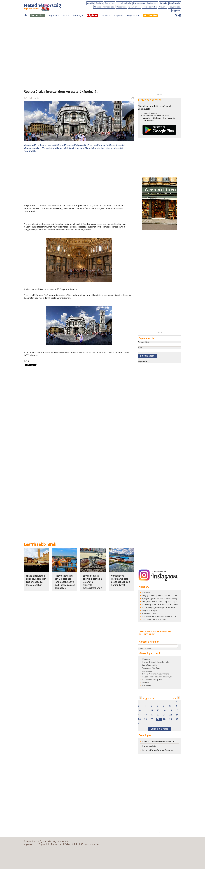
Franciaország (139, 3)
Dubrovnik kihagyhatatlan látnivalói (155, 662)
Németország (108, 7)
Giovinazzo (146, 686)
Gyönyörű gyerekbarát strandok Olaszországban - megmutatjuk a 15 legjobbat (172, 598)
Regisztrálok (142, 361)
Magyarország (174, 7)
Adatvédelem (92, 844)
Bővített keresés (144, 649)
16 (177, 710)
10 (139, 710)
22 (170, 715)
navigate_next (179, 646)
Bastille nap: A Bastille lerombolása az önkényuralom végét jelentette (169, 604)
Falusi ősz (146, 592)
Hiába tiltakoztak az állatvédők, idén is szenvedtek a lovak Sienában (36, 580)
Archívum (106, 15)
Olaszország (121, 7)
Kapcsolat (44, 844)
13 (158, 710)
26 (152, 719)
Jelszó (140, 348)
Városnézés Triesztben (151, 668)
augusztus (148, 698)
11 (145, 710)
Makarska (146, 659)
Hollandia (163, 3)
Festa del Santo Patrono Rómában (158, 750)
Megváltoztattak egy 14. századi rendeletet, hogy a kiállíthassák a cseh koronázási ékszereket (64, 583)
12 (152, 710)
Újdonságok (77, 15)
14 (164, 710)
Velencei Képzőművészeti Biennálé (158, 741)
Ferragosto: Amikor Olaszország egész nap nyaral (161, 601)
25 (145, 719)
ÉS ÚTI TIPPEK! (147, 634)
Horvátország (174, 3)
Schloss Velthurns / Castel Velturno (155, 674)
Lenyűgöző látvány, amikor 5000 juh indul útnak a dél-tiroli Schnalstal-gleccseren (173, 595)
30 (177, 719)
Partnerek (56, 844)
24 (139, 719)
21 (164, 715)
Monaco (97, 7)
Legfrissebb (54, 15)
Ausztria (90, 3)
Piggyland (176, 10)
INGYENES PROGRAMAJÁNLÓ (155, 631)
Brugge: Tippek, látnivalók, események (157, 677)
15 (170, 710)
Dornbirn (145, 683)
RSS (81, 844)
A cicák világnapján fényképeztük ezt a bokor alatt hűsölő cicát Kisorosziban (171, 607)
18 (145, 715)
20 (158, 715)
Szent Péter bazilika (149, 665)
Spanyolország (134, 7)
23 (177, 715)
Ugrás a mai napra (159, 729)
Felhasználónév (144, 342)
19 (152, 715)
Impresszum (30, 844)
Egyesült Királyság (124, 3)
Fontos (66, 15)
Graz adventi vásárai (150, 613)
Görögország (152, 3)
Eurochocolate (149, 746)
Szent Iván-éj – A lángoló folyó (154, 619)
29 (170, 719)
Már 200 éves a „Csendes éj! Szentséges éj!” (159, 616)
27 (158, 719)
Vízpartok (118, 15)
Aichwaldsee (147, 671)
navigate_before (140, 697)
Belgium (99, 3)
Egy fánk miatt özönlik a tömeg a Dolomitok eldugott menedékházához (92, 581)
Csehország (109, 3)
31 (139, 723)
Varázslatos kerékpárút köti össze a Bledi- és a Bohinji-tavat (120, 580)
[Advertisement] (79, 178)
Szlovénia (162, 7)
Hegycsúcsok (133, 15)
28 (164, 719)
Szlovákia (153, 7)
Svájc (145, 7)
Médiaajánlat (70, 844)
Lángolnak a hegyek (150, 610)
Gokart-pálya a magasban (152, 680)
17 (139, 715)
